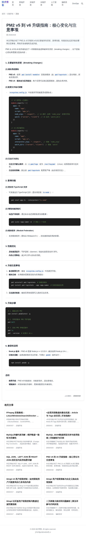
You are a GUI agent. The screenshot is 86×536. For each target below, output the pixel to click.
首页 (13, 3)
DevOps (75, 3)
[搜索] (82, 4)
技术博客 (5, 3)
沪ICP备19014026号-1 (43, 532)
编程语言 (64, 3)
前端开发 (22, 3)
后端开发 (32, 3)
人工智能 (53, 3)
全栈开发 (43, 3)
